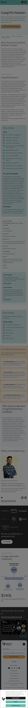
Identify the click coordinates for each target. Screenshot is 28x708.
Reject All (16, 701)
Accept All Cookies (16, 705)
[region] (14, 699)
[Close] (25, 691)
